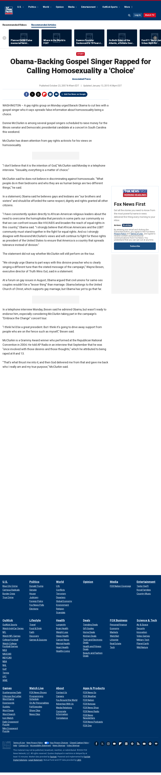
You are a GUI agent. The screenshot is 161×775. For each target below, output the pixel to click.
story (80, 54)
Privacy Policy (120, 234)
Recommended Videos (15, 25)
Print (50, 94)
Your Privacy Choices (59, 743)
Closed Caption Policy (79, 743)
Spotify (150, 743)
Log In (138, 15)
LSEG (79, 760)
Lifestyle (35, 620)
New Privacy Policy (35, 743)
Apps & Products (94, 688)
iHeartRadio (156, 743)
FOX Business (118, 620)
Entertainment (88, 7)
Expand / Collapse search (129, 15)
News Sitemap (59, 745)
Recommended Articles (43, 25)
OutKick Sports (110, 7)
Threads (38, 94)
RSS (138, 743)
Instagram (108, 743)
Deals (86, 620)
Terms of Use (136, 234)
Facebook (26, 94)
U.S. (19, 7)
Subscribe (135, 246)
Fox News (9, 10)
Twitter (32, 94)
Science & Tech (147, 620)
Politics (32, 7)
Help (15, 745)
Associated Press (81, 79)
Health (60, 620)
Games (7, 688)
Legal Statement (35, 760)
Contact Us (23, 745)
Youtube (114, 743)
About (60, 688)
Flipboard (44, 94)
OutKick (8, 620)
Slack (132, 743)
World (46, 7)
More (127, 7)
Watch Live (36, 688)
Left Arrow (4, 38)
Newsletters (144, 743)
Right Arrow (155, 38)
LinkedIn (126, 743)
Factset (53, 757)
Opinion (60, 7)
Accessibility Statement (40, 745)
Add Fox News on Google (75, 94)
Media (71, 7)
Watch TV (149, 15)
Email (56, 94)
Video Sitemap (73, 745)
